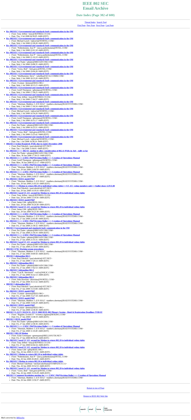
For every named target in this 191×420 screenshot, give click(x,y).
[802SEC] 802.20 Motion (17, 333)
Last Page (110, 25)
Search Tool (102, 22)
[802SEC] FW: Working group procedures (25, 249)
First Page (81, 25)
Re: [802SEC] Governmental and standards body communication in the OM (39, 31)
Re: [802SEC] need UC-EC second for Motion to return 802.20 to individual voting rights (45, 193)
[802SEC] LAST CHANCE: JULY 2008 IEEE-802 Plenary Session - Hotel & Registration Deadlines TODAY (54, 312)
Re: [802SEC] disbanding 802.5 (20, 263)
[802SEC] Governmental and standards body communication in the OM (38, 228)
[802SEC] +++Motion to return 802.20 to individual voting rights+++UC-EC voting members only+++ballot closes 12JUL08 (60, 186)
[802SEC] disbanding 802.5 (18, 256)
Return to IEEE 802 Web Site (95, 396)
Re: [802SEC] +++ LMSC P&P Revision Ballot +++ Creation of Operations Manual (43, 158)
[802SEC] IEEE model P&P (18, 319)
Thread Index (90, 22)
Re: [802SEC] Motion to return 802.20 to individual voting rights (34, 354)
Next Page (100, 25)
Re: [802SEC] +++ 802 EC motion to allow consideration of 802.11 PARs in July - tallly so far (47, 151)
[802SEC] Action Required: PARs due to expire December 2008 (34, 144)
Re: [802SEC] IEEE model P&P (20, 179)
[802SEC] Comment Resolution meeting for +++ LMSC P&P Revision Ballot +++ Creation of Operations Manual (56, 375)
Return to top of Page (95, 388)
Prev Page (91, 25)
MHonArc (20, 418)
